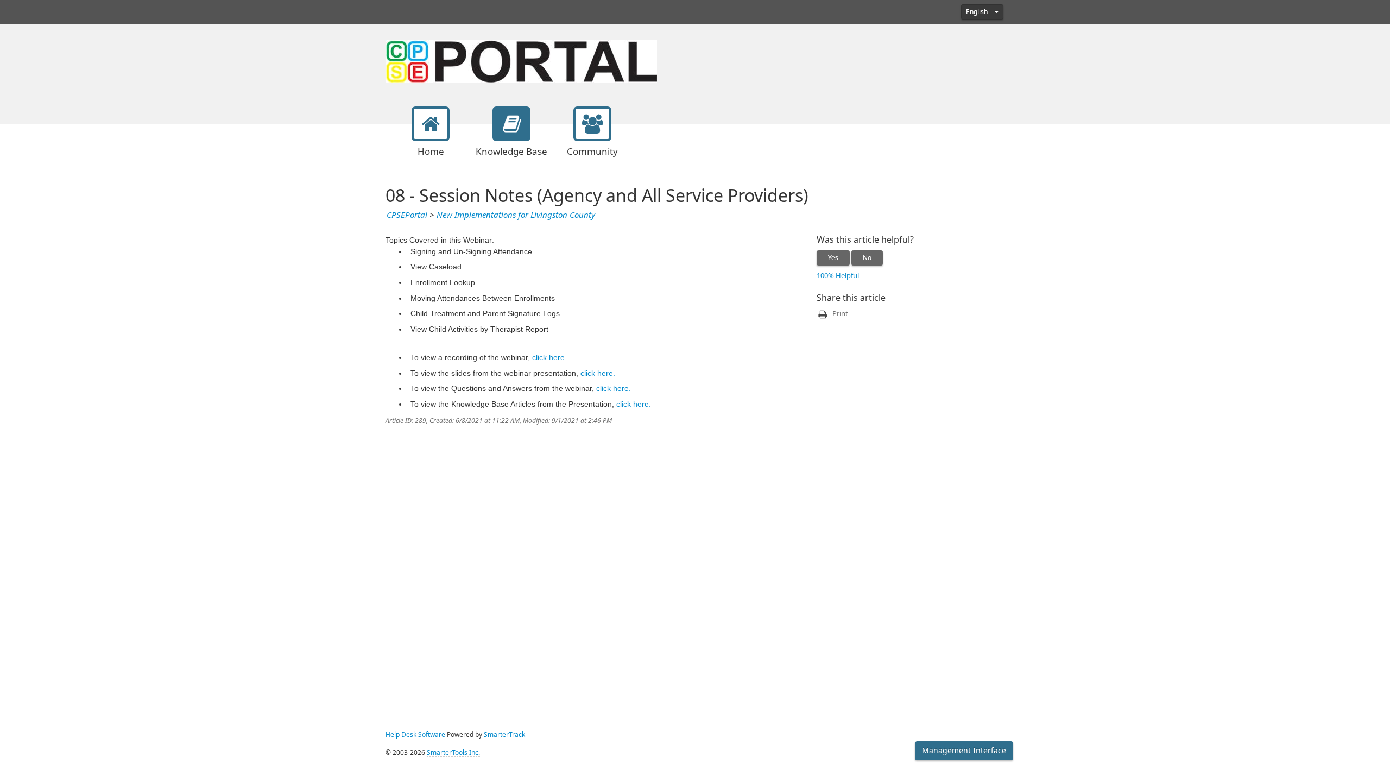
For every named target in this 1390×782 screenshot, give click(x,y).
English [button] (977, 12)
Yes (833, 258)
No (867, 258)
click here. (549, 357)
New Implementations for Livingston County (516, 215)
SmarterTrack (504, 735)
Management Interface (964, 750)
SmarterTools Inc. (453, 752)
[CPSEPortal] (521, 60)
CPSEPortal (407, 215)
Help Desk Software (415, 735)
